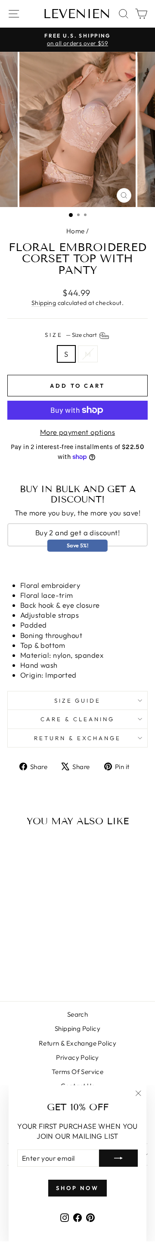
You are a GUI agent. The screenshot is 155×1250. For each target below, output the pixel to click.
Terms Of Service (78, 1072)
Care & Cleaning (77, 719)
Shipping (43, 303)
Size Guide (77, 700)
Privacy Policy (77, 1057)
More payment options (77, 432)
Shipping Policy (77, 1028)
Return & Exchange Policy (77, 1043)
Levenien (77, 14)
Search (77, 1014)
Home (75, 231)
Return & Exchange (77, 738)
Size (71, 334)
